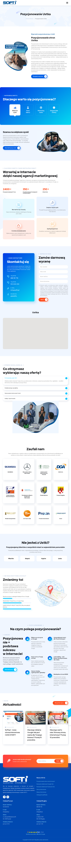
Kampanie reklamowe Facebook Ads (46, 786)
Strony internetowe (11, 714)
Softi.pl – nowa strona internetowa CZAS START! (12, 732)
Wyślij (42, 299)
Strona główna (29, 18)
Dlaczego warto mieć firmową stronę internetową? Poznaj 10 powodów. (58, 734)
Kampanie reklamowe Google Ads (45, 784)
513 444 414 (15, 284)
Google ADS (31, 714)
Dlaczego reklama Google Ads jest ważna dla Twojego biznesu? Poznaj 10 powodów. (34, 735)
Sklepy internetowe (41, 792)
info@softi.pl (15, 290)
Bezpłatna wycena (38, 76)
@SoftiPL (14, 296)
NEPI (15, 790)
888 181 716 (14, 278)
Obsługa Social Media (42, 795)
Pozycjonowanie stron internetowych (46, 781)
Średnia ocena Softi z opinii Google (35, 834)
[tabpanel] (14, 109)
